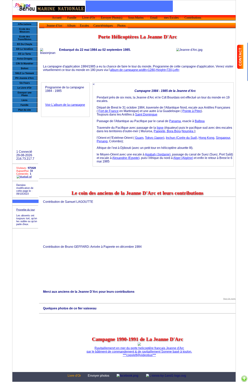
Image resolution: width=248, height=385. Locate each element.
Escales (84, 25)
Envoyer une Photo (25, 94)
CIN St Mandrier (24, 63)
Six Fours (24, 83)
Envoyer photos (98, 375)
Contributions (193, 17)
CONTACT (240, 57)
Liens (25, 100)
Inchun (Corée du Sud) (181, 137)
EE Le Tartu (24, 54)
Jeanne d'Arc (54, 25)
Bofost (24, 68)
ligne (160, 127)
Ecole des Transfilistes (24, 38)
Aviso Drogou (24, 58)
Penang (102, 141)
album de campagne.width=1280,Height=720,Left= (144, 70)
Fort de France (108, 111)
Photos (121, 25)
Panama (175, 121)
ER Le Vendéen (24, 49)
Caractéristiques (103, 25)
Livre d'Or (88, 17)
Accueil (56, 17)
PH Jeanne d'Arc (24, 78)
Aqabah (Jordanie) (157, 154)
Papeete (159, 131)
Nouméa (188, 131)
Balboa (200, 121)
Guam (139, 137)
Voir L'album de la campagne (65, 104)
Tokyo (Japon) (154, 137)
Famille (71, 17)
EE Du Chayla (24, 44)
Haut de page (229, 299)
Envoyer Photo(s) (111, 17)
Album (71, 25)
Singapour (223, 137)
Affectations (24, 24)
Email (154, 17)
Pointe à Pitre (191, 111)
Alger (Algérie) (183, 158)
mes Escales (171, 17)
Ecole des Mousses (24, 30)
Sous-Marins (135, 17)
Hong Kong (206, 137)
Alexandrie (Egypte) (126, 158)
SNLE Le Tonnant (24, 73)
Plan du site (24, 110)
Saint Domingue (146, 114)
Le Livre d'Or (24, 87)
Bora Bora (173, 131)
